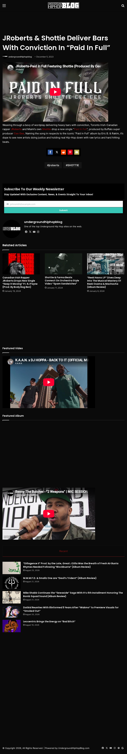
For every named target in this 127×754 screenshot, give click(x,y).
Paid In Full (80, 129)
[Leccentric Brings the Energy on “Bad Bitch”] (11, 626)
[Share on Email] (76, 152)
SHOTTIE (73, 165)
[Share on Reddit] (63, 152)
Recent (63, 551)
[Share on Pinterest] (70, 152)
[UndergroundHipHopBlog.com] (63, 5)
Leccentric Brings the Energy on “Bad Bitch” (49, 621)
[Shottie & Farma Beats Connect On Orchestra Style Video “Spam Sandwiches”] (63, 263)
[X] (30, 232)
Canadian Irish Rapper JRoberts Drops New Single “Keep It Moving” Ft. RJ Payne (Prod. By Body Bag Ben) (20, 282)
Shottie (46, 129)
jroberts (54, 165)
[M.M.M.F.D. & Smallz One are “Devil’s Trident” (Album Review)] (11, 582)
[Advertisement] (63, 21)
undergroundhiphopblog (20, 56)
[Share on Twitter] (56, 152)
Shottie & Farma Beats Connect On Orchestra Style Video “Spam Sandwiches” (62, 280)
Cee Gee (19, 133)
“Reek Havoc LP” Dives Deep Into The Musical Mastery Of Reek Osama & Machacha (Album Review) (104, 282)
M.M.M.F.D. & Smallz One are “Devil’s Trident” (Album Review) (60, 578)
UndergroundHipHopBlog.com (73, 748)
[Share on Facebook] (50, 152)
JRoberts (16, 129)
